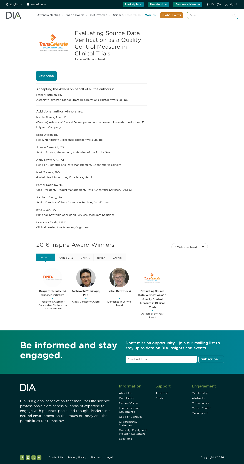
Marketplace (133, 4)
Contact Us (56, 457)
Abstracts (198, 398)
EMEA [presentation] (101, 257)
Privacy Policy (77, 457)
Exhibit (160, 398)
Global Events (171, 15)
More (148, 15)
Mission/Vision (128, 403)
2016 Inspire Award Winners (191, 247)
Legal (109, 457)
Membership (200, 393)
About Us (125, 393)
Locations (125, 438)
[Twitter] (33, 457)
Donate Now (158, 4)
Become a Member (187, 4)
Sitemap (96, 457)
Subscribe (209, 359)
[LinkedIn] (28, 457)
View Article (46, 75)
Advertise (161, 393)
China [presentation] (85, 257)
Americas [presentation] (66, 257)
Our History (126, 398)
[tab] (45, 257)
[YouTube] (39, 457)
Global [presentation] (45, 257)
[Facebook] (22, 457)
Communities (200, 403)
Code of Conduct (130, 416)
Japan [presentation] (117, 257)
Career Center (201, 408)
